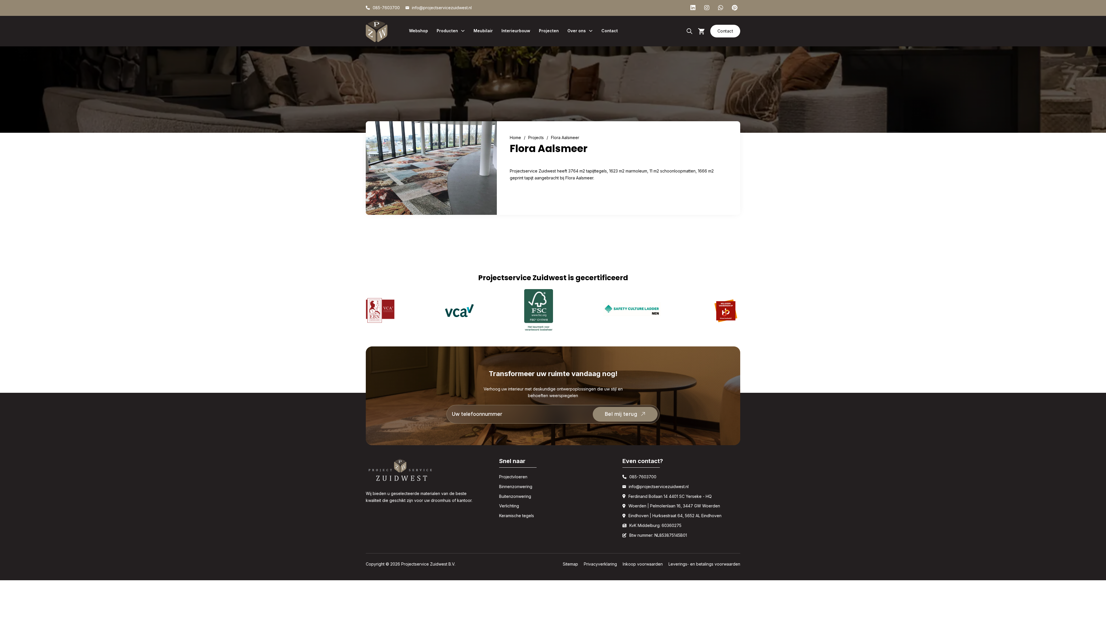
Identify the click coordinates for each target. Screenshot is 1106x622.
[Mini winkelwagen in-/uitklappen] (701, 31)
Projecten (549, 30)
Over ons (576, 30)
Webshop (418, 30)
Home (515, 137)
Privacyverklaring (600, 564)
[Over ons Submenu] (591, 31)
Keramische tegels (516, 515)
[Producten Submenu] (463, 31)
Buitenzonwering (515, 496)
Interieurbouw (515, 30)
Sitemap (570, 564)
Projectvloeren (513, 476)
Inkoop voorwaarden (643, 564)
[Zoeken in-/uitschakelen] (689, 31)
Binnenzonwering (515, 486)
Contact (609, 30)
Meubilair (483, 30)
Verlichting (509, 505)
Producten (447, 30)
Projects (536, 137)
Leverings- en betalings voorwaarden (704, 564)
